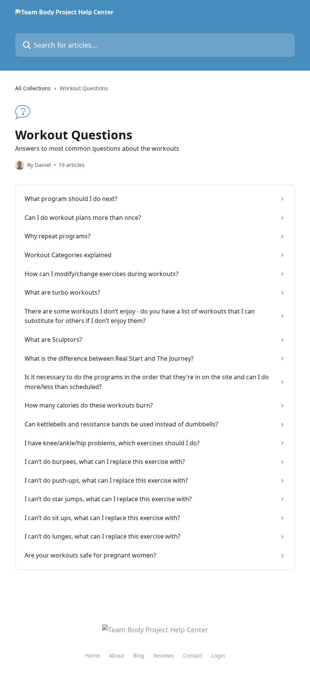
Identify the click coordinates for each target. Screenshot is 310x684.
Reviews (163, 655)
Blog (138, 655)
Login (218, 655)
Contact (192, 655)
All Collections (33, 88)
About (116, 655)
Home (92, 655)
